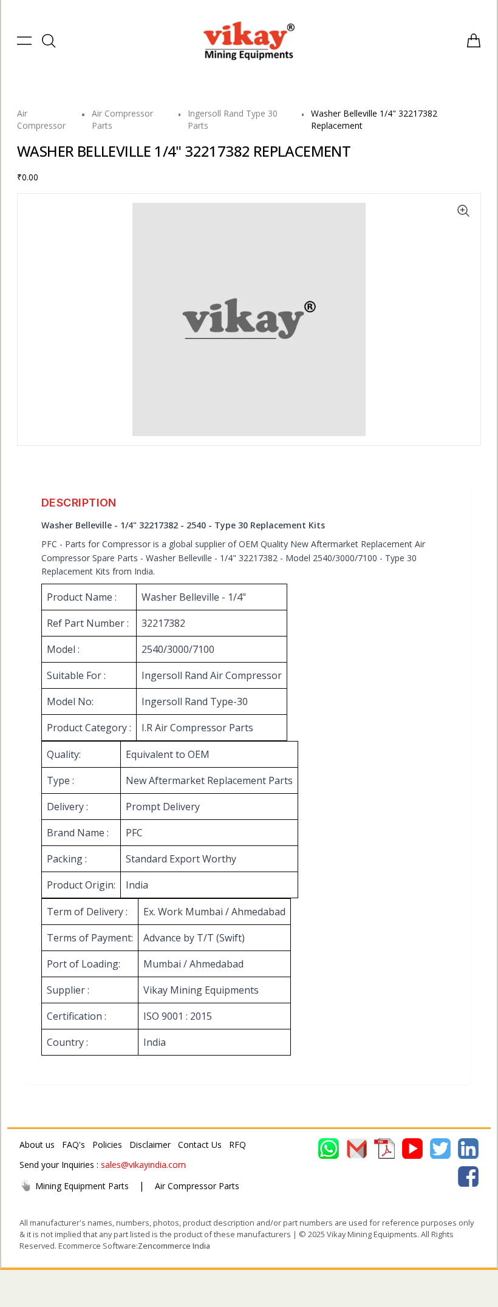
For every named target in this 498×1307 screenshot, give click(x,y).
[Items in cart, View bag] (473, 40)
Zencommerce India (174, 1245)
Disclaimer (150, 1144)
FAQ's (73, 1144)
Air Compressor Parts (197, 1186)
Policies (107, 1144)
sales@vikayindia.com (143, 1164)
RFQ (237, 1144)
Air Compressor (41, 119)
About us (37, 1144)
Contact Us (200, 1144)
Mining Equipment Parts (82, 1186)
